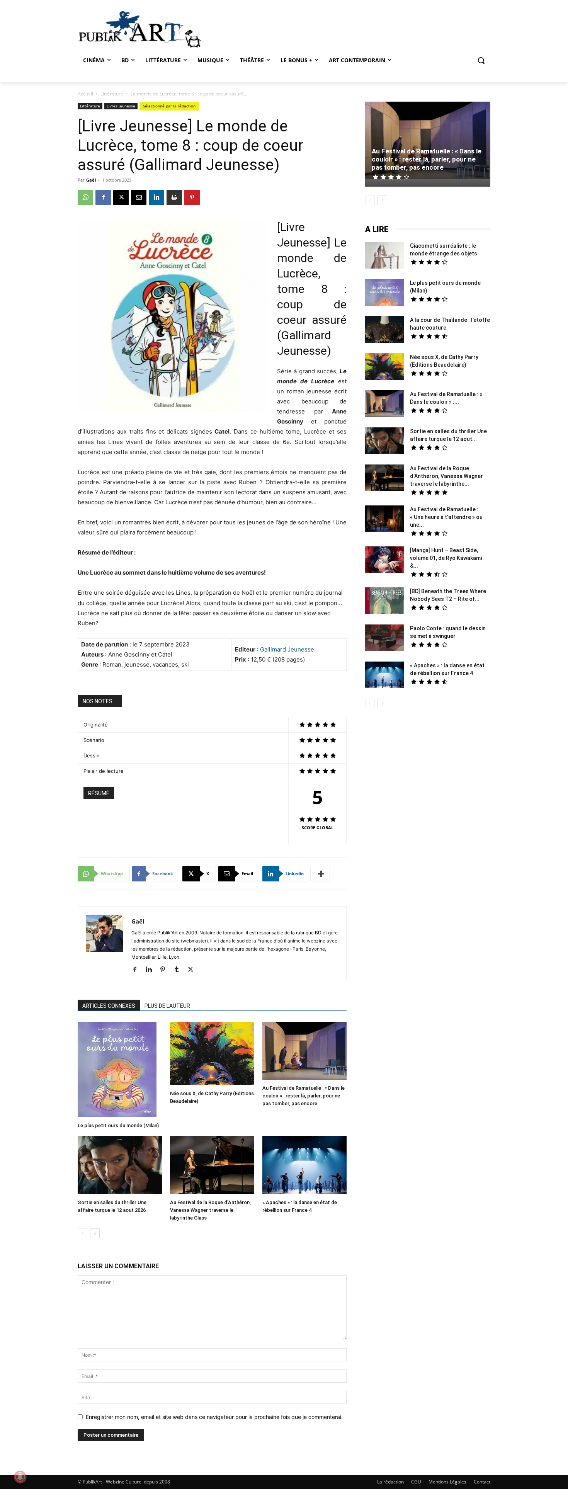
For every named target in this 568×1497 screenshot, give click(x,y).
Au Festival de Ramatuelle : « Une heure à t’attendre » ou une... (446, 517)
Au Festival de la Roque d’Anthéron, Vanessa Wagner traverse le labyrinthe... (446, 476)
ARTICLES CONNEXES (108, 1006)
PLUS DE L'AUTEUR (167, 1006)
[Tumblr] (179, 970)
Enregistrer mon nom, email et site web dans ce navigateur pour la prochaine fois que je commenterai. (214, 1417)
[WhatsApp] (85, 197)
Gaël (91, 180)
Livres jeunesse (121, 106)
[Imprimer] (174, 197)
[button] (481, 60)
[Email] (138, 197)
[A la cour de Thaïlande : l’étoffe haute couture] (384, 330)
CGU (416, 1481)
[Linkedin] (156, 197)
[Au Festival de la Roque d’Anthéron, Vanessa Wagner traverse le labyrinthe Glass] (212, 1166)
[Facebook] (103, 197)
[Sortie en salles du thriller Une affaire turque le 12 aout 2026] (120, 1166)
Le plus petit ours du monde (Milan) (118, 1125)
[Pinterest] (192, 197)
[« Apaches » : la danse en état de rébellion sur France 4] (304, 1166)
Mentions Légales (447, 1481)
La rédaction (390, 1481)
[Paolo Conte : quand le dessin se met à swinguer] (384, 638)
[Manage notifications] (20, 1477)
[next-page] (95, 1233)
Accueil (85, 93)
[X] (121, 197)
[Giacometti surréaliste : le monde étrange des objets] (384, 256)
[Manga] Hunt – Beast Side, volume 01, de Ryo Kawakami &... (446, 558)
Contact (482, 1481)
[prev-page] (82, 1233)
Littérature (111, 93)
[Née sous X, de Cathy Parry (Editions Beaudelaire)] (212, 1054)
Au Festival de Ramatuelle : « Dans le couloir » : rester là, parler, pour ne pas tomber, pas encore (303, 1095)
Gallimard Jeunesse (287, 649)
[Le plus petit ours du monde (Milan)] (120, 1070)
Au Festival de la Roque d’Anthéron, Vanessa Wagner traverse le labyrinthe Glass (210, 1210)
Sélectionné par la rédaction (169, 106)
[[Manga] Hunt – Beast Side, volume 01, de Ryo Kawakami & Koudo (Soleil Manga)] (384, 560)
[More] (321, 873)
